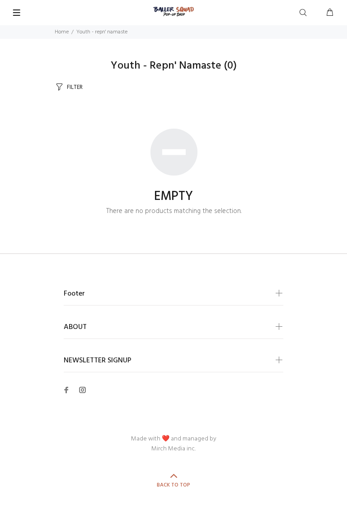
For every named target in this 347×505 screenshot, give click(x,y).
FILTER (75, 87)
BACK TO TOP (173, 485)
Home (62, 32)
